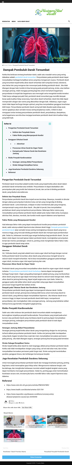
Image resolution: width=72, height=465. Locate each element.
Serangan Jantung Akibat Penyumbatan (28, 162)
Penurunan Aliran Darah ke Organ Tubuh (28, 148)
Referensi (12, 172)
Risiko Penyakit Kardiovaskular (20, 158)
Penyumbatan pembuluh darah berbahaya (25, 271)
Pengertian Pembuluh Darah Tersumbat (23, 128)
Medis (22, 403)
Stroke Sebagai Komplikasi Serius (25, 165)
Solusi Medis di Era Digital (14, 427)
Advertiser (21, 144)
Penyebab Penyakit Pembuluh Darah (56, 451)
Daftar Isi (7, 124)
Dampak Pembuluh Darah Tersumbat (26, 69)
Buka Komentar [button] (36, 457)
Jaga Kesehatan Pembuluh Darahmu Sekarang (26, 169)
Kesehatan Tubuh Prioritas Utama (14, 451)
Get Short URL (27, 407)
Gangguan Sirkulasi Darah (18, 140)
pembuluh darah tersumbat (25, 77)
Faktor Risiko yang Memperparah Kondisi (28, 135)
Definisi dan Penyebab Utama (24, 132)
